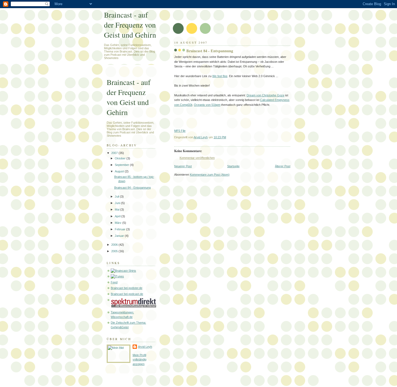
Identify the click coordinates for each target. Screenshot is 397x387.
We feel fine (219, 76)
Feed (114, 282)
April (118, 216)
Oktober (120, 158)
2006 (115, 244)
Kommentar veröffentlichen (197, 157)
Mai (117, 209)
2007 (115, 153)
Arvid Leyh (145, 346)
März (118, 222)
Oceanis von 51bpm (207, 104)
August (120, 171)
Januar (120, 235)
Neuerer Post (183, 166)
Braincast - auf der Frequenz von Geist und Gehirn (130, 25)
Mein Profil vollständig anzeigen (139, 359)
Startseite (233, 166)
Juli (117, 196)
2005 (115, 251)
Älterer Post (282, 166)
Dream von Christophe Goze (265, 95)
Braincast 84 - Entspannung (132, 187)
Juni (118, 203)
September (122, 164)
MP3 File (180, 130)
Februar (120, 229)
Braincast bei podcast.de (127, 294)
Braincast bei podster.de (126, 288)
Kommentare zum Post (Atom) (210, 174)
